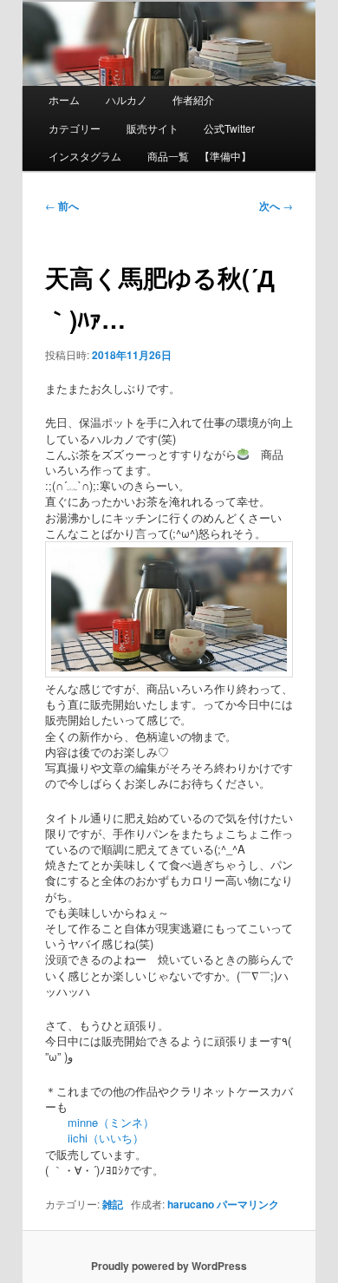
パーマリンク (248, 1204)
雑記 (112, 1204)
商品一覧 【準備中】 (199, 155)
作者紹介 (193, 99)
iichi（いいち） (94, 1137)
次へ (276, 205)
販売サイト (153, 128)
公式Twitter (229, 128)
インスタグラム (85, 155)
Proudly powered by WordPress (169, 1265)
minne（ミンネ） (99, 1122)
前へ (62, 205)
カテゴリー (75, 128)
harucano (190, 1204)
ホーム (64, 99)
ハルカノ (126, 99)
